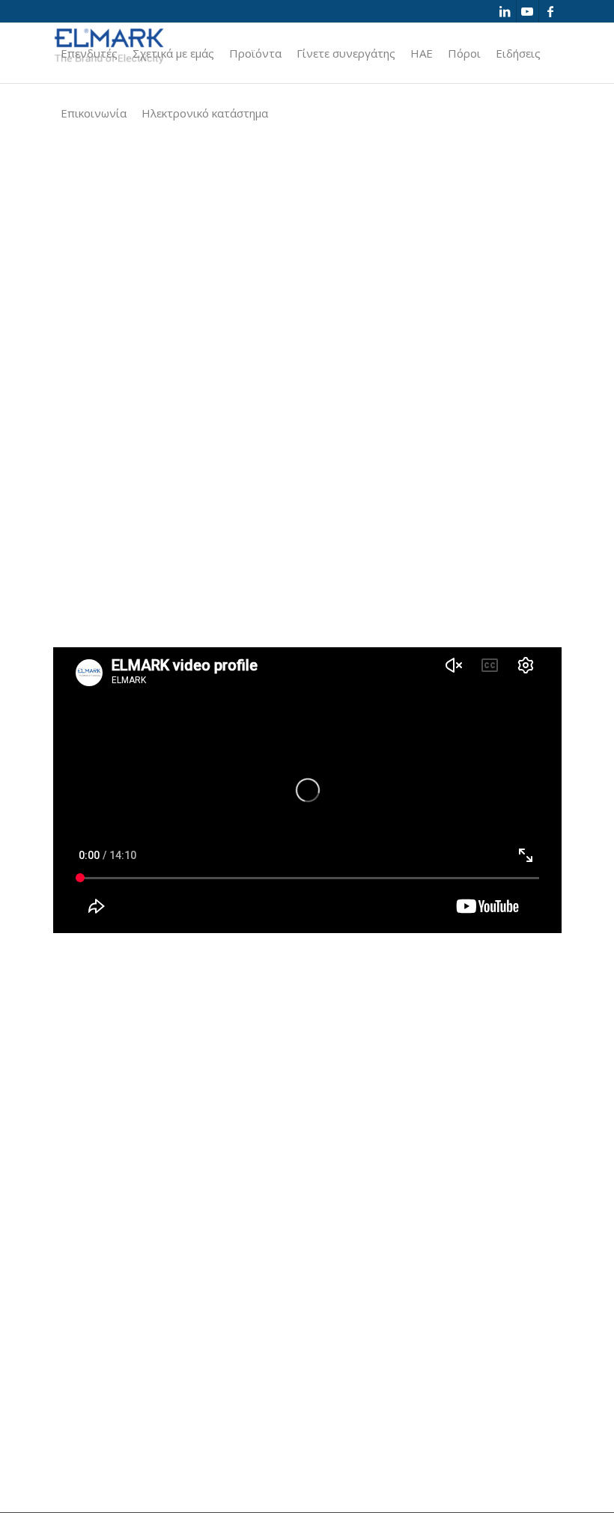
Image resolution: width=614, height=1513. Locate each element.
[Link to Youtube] (527, 11)
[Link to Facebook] (550, 11)
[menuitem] (89, 53)
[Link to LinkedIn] (505, 11)
